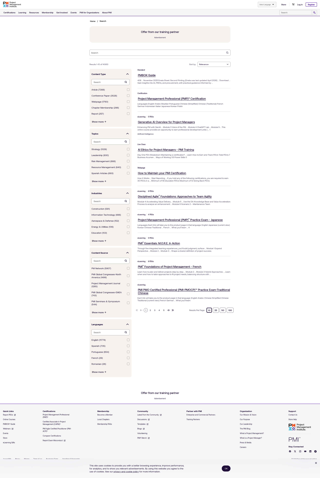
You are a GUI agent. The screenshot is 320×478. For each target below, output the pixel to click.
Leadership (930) (100, 155)
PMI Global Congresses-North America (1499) (106, 276)
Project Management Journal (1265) (106, 285)
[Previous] (141, 310)
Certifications (9, 12)
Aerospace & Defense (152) (105, 220)
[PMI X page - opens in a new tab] (295, 451)
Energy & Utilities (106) (103, 226)
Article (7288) (98, 89)
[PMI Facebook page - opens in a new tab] (290, 451)
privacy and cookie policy (126, 471)
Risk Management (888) (104, 161)
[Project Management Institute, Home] (12, 4)
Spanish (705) (98, 345)
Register (311, 5)
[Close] (316, 463)
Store (283, 4)
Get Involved (62, 12)
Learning (22, 12)
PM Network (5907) (101, 268)
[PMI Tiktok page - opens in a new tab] (315, 451)
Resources (34, 12)
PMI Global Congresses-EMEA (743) (107, 294)
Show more (98, 121)
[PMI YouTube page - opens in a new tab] (305, 451)
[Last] (173, 310)
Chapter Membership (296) (105, 107)
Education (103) (99, 232)
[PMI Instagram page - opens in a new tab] (300, 451)
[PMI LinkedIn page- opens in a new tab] (310, 451)
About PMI (107, 12)
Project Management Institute (299, 427)
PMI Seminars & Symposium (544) (106, 303)
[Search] (227, 53)
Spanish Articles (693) (102, 173)
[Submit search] (314, 12)
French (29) (97, 357)
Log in (300, 4)
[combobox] (267, 4)
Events (74, 12)
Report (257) (98, 113)
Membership (47, 12)
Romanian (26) (99, 364)
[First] (137, 310)
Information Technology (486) (106, 214)
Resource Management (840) (106, 167)
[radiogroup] (220, 310)
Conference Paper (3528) (104, 95)
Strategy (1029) (99, 149)
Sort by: (192, 64)
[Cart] (293, 5)
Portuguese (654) (100, 351)
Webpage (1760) (100, 101)
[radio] (209, 310)
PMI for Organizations (89, 12)
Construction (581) (101, 208)
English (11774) (99, 339)
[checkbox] (128, 89)
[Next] (168, 310)
